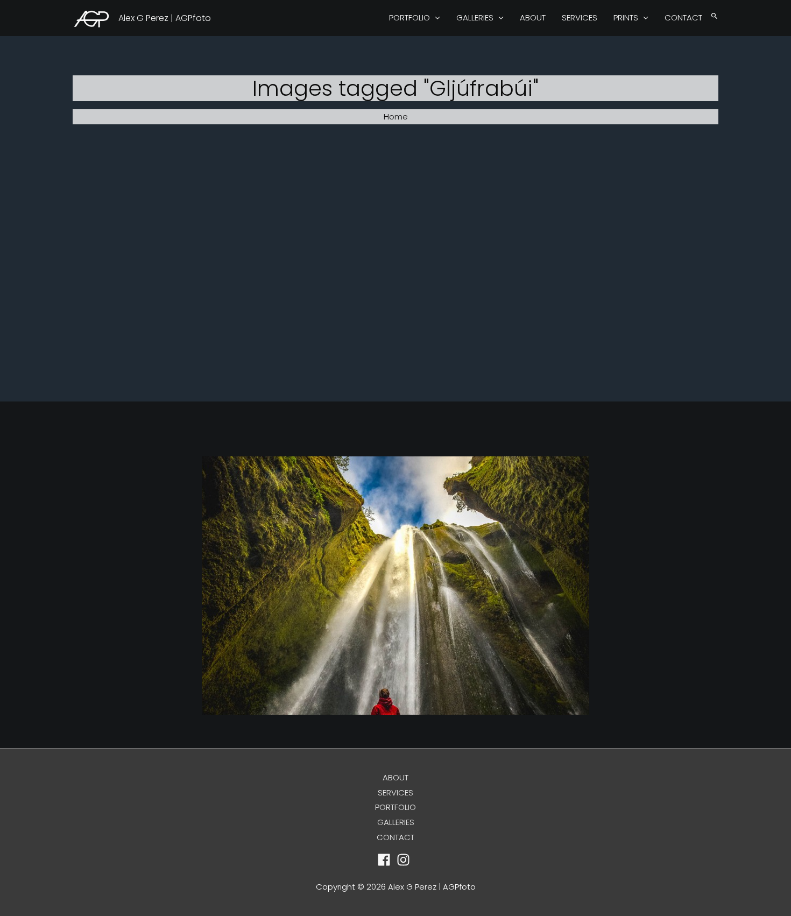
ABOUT (533, 17)
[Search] (714, 16)
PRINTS (625, 17)
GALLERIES (474, 17)
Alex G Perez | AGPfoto (164, 18)
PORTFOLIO (409, 17)
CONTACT (683, 17)
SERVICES (579, 17)
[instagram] (405, 859)
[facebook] (386, 859)
